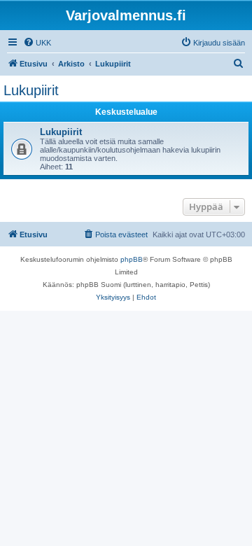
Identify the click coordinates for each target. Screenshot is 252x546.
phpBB (131, 259)
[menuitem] (37, 42)
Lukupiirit (31, 90)
